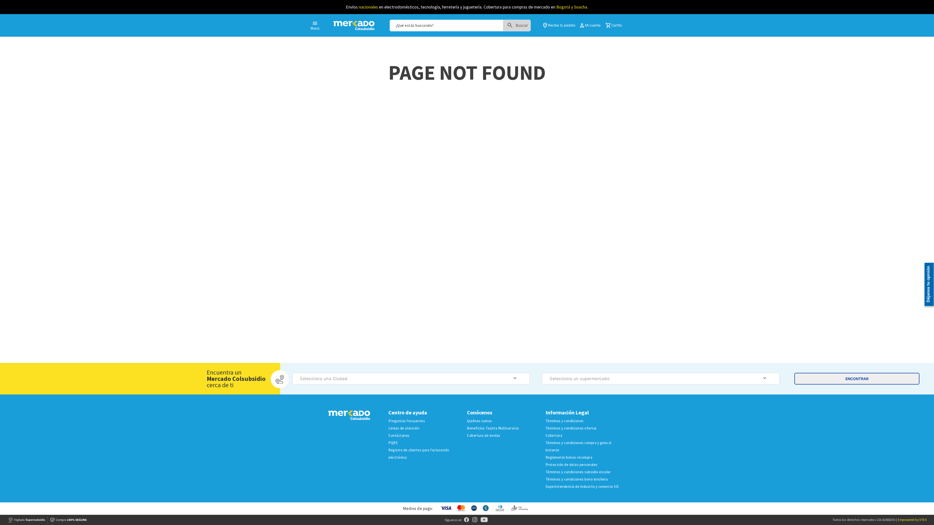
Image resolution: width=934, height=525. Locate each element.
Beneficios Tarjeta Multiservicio (493, 428)
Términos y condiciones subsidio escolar (578, 472)
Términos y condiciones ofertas (571, 428)
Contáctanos (399, 435)
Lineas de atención (403, 428)
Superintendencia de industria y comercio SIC (583, 486)
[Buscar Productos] (518, 25)
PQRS (393, 442)
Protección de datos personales (572, 464)
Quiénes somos (479, 421)
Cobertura (554, 435)
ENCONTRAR (857, 378)
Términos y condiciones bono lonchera (577, 479)
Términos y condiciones (565, 421)
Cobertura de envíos (483, 435)
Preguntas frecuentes (406, 421)
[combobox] (460, 25)
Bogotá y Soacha (571, 7)
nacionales (368, 7)
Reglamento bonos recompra (569, 457)
